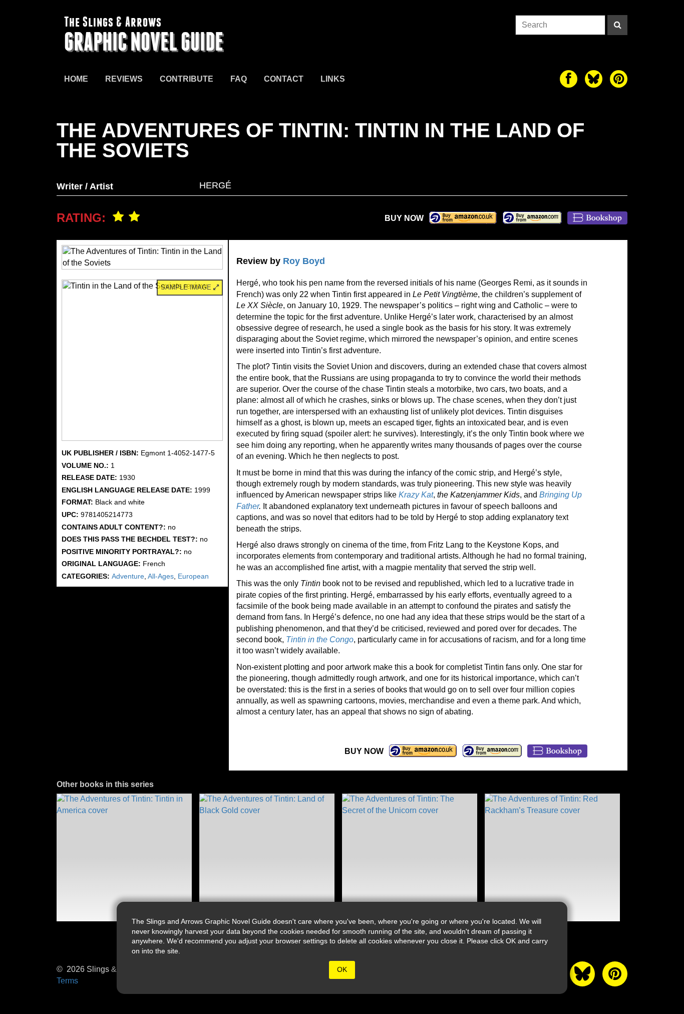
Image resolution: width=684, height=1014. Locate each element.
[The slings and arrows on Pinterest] (618, 79)
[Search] (617, 25)
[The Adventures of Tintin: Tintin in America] (124, 857)
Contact (283, 79)
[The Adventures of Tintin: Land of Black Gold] (266, 857)
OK (342, 969)
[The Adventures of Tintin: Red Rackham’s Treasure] (552, 857)
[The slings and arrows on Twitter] (593, 79)
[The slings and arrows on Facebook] (568, 79)
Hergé (215, 185)
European (193, 576)
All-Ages (161, 576)
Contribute (186, 79)
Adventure (128, 576)
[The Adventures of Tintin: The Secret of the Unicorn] (409, 857)
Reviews (124, 79)
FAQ (238, 79)
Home (76, 79)
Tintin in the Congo (320, 639)
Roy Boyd (304, 261)
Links (332, 79)
